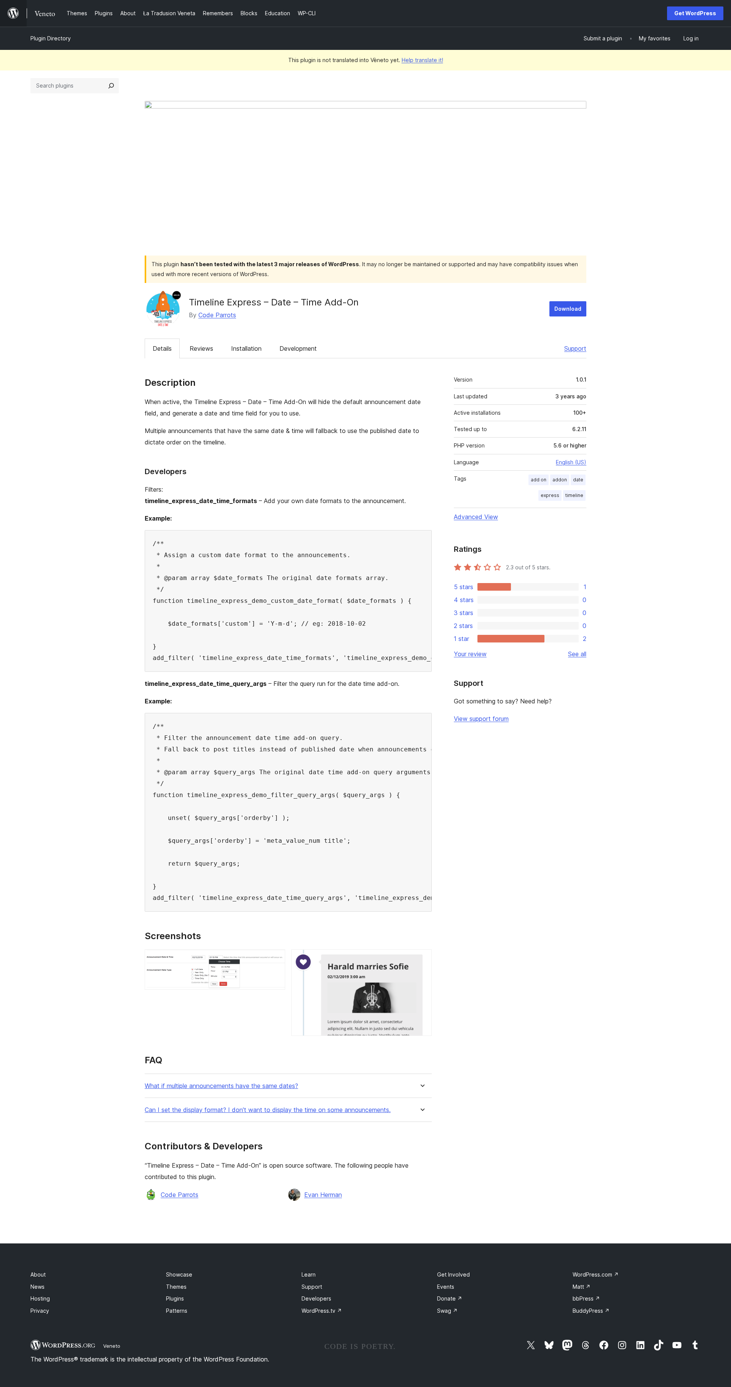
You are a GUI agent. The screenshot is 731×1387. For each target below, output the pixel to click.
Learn (309, 1274)
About (38, 1274)
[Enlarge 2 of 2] (421, 960)
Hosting (40, 1298)
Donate (449, 1298)
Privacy (39, 1310)
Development (298, 348)
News (37, 1286)
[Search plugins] (111, 85)
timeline (574, 495)
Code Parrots (217, 315)
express (550, 495)
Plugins (175, 1298)
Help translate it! (422, 60)
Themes (176, 1286)
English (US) (571, 462)
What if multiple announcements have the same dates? (221, 1086)
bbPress (586, 1298)
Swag (447, 1310)
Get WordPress (695, 13)
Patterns (176, 1310)
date (578, 480)
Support (575, 348)
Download (567, 308)
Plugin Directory (50, 38)
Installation (246, 348)
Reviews (201, 348)
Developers (316, 1298)
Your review (470, 654)
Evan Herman (323, 1194)
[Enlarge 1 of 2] (275, 960)
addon (559, 480)
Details (162, 348)
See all (577, 654)
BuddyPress (591, 1310)
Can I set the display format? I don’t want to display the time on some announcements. (268, 1110)
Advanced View (476, 517)
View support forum (481, 718)
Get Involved (453, 1274)
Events (445, 1286)
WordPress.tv (322, 1310)
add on (538, 480)
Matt (582, 1286)
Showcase (179, 1274)
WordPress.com (596, 1274)
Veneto (111, 1346)
